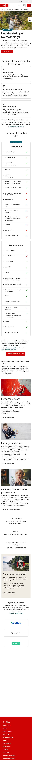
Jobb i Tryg (6, 734)
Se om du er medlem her (16, 613)
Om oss (5, 728)
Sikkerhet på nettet (8, 737)
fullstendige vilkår (11, 348)
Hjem (3, 9)
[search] (19, 5)
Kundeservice (6, 725)
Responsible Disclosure (9, 755)
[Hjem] (4, 5)
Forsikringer (10, 9)
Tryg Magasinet (7, 743)
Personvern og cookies (9, 758)
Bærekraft (5, 740)
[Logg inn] (24, 5)
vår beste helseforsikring (16, 127)
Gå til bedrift (6, 752)
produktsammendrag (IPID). (8, 349)
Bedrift (28, 1)
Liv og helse (18, 9)
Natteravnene (6, 746)
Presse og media (7, 731)
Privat (20, 1)
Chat (8, 722)
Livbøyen (5, 749)
